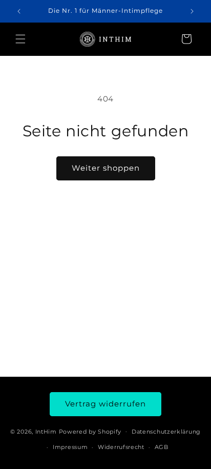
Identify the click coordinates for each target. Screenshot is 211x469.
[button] (20, 39)
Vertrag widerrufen (105, 404)
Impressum (70, 447)
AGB (161, 447)
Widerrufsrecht (121, 447)
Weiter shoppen (106, 168)
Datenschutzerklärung (166, 431)
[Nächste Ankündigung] (192, 11)
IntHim (46, 431)
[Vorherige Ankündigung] (19, 11)
